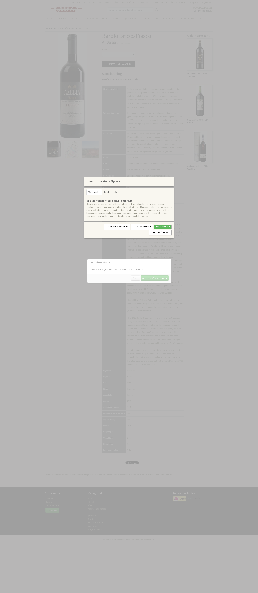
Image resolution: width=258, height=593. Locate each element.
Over (116, 192)
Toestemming (94, 192)
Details (107, 192)
